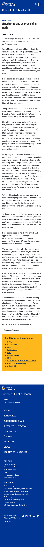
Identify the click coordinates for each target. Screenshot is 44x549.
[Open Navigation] (40, 4)
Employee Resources (15, 451)
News (10, 20)
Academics (10, 415)
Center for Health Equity (16, 363)
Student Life (11, 431)
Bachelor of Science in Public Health (21, 361)
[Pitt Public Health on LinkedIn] (26, 516)
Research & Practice (15, 426)
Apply (5, 399)
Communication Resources (12, 467)
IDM (9, 358)
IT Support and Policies (11, 475)
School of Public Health (16, 10)
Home (4, 20)
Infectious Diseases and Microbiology (16, 505)
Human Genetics (14, 355)
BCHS (9, 342)
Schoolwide (12, 366)
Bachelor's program (10, 486)
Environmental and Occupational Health (16, 494)
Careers (8, 436)
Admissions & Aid (14, 420)
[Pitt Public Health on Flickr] (38, 516)
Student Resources (10, 478)
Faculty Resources (10, 469)
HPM (9, 352)
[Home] (22, 5)
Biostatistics (12, 344)
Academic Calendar (10, 464)
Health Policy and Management (14, 500)
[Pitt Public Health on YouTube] (34, 516)
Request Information (11, 402)
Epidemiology (12, 350)
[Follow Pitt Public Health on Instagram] (30, 516)
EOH (9, 347)
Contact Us (7, 522)
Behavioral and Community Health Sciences (18, 489)
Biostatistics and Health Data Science (16, 491)
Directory (9, 441)
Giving (6, 472)
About (7, 410)
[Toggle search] (36, 4)
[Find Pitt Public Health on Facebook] (23, 516)
